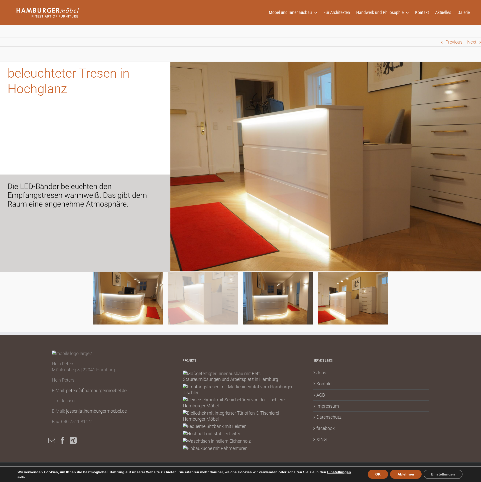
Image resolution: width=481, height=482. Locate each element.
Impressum (327, 406)
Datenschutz (328, 417)
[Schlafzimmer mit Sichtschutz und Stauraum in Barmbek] (240, 376)
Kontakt (324, 383)
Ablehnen (406, 474)
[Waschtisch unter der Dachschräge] (217, 441)
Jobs (321, 372)
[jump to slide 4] (353, 298)
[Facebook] (62, 440)
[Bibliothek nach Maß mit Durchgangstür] (240, 416)
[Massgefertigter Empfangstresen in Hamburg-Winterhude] (240, 389)
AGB (320, 395)
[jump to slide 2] (203, 298)
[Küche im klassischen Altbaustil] (215, 448)
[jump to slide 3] (278, 298)
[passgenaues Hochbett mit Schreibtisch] (212, 433)
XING (321, 439)
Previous (453, 42)
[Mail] (51, 440)
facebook (325, 428)
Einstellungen (339, 472)
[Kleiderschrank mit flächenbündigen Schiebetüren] (240, 402)
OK (378, 474)
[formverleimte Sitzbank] (215, 426)
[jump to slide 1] (127, 298)
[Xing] (73, 440)
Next (471, 42)
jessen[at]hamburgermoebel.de (96, 411)
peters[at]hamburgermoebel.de (96, 390)
